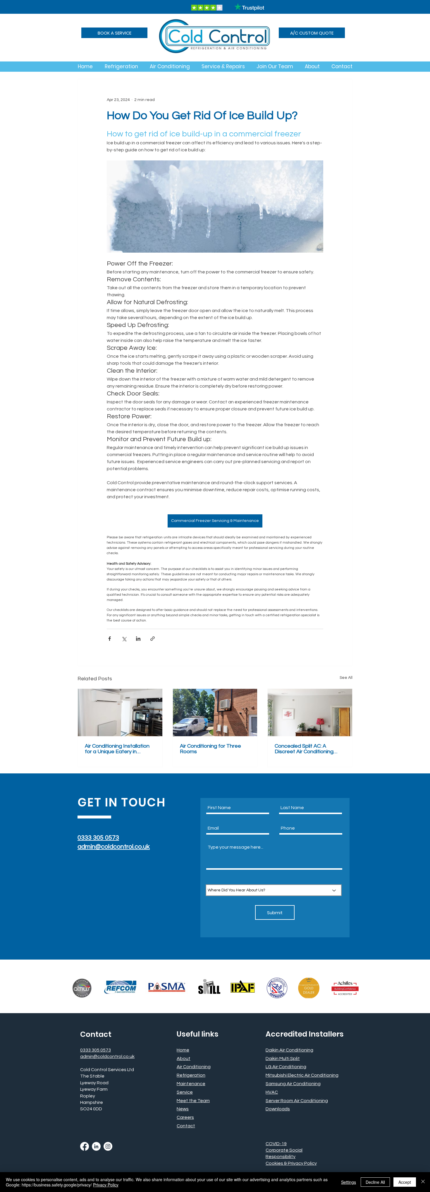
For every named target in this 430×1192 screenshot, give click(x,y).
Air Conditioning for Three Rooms (210, 748)
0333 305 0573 (98, 837)
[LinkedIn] (96, 1146)
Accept (404, 1182)
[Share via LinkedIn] (138, 638)
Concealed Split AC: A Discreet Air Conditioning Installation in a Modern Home (304, 748)
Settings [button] (348, 1182)
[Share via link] (152, 638)
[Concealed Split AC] (310, 712)
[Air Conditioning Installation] (120, 712)
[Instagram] (108, 1146)
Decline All (375, 1182)
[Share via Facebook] (109, 638)
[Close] (422, 1182)
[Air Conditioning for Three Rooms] (215, 712)
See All (346, 678)
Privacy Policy (105, 1185)
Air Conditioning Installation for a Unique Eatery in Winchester (117, 748)
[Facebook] (84, 1146)
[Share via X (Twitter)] (124, 638)
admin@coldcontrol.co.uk (114, 846)
